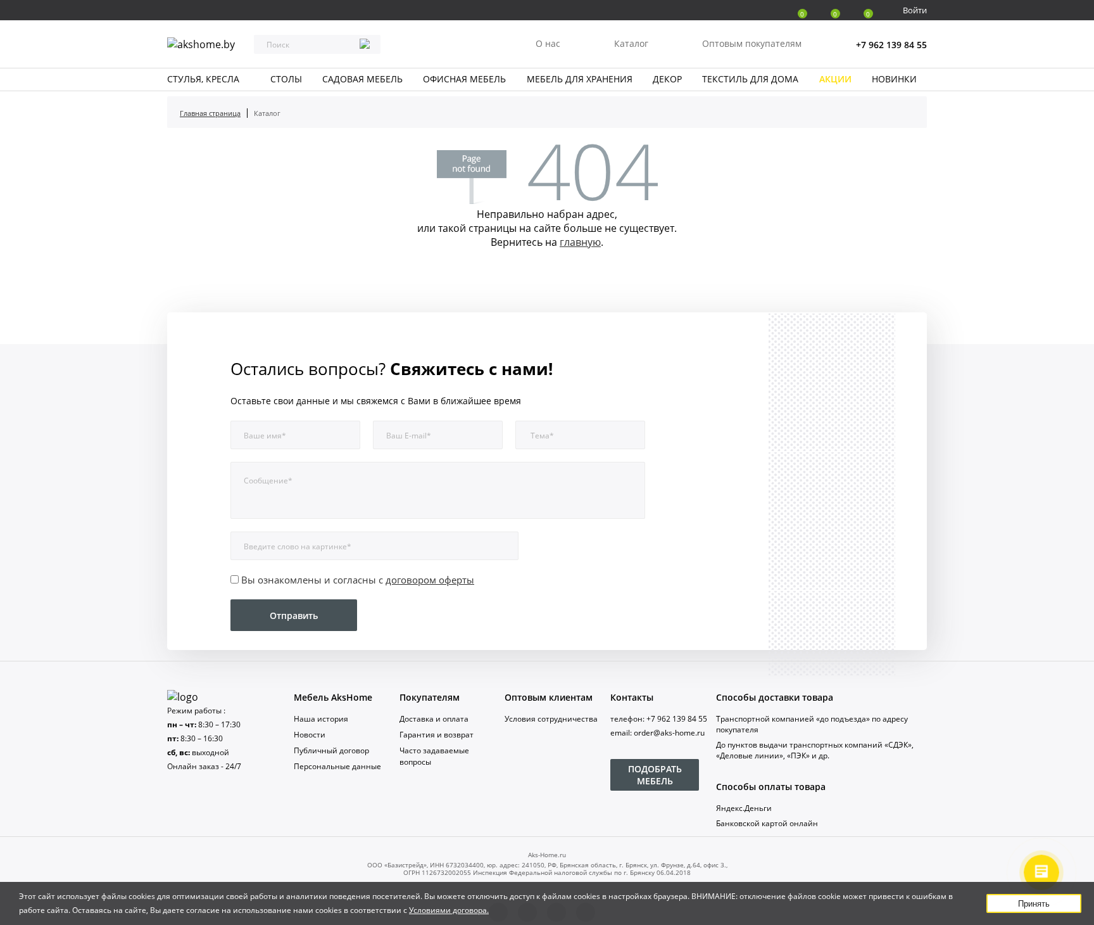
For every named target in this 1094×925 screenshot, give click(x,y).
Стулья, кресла (203, 79)
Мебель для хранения (579, 79)
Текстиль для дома (750, 79)
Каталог (631, 43)
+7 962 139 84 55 (891, 45)
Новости (309, 734)
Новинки (894, 79)
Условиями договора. (449, 910)
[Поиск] (364, 45)
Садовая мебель (362, 79)
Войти (915, 10)
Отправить (294, 615)
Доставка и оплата (433, 718)
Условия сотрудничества (551, 718)
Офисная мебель (464, 79)
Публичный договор (331, 750)
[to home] (182, 697)
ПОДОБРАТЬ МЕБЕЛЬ (655, 775)
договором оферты (430, 579)
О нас (548, 43)
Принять (1034, 904)
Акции (835, 79)
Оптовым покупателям (752, 43)
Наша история (321, 718)
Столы (286, 79)
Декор (667, 79)
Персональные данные (337, 766)
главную (580, 242)
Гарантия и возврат (436, 734)
